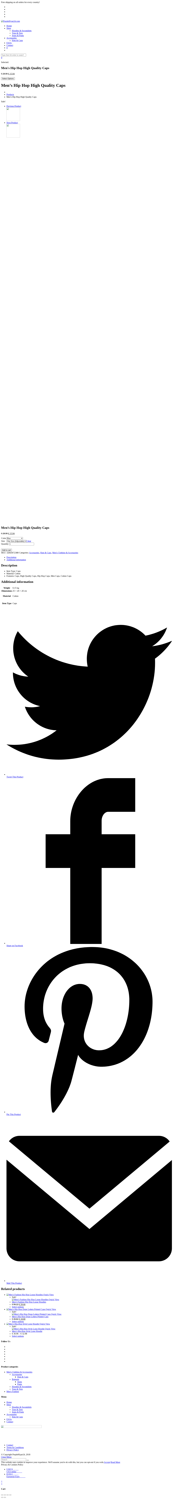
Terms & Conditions (15, 1447)
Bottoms (15, 1379)
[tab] (89, 557)
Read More (115, 1462)
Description (11, 557)
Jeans (19, 1382)
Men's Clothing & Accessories (65, 553)
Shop (8, 1405)
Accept (107, 1462)
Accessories (34, 553)
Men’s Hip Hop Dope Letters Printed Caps (30, 1316)
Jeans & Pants (18, 1412)
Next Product (12, 122)
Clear (28, 541)
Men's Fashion (12, 1391)
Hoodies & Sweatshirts (21, 1386)
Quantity (5, 544)
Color (3, 538)
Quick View (48, 1295)
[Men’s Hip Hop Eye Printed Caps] (13, 120)
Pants (19, 1384)
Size (3, 541)
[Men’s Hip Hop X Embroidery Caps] (13, 137)
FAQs (9, 1419)
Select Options (8, 79)
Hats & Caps (45, 553)
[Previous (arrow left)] (2, 1497)
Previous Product (13, 106)
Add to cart (6, 550)
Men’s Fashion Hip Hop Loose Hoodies (29, 1302)
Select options (18, 1307)
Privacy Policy (12, 1450)
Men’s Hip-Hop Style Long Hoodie (27, 1331)
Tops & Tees (17, 1389)
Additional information (16, 560)
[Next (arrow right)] (5, 1497)
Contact (9, 1422)
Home (9, 1402)
